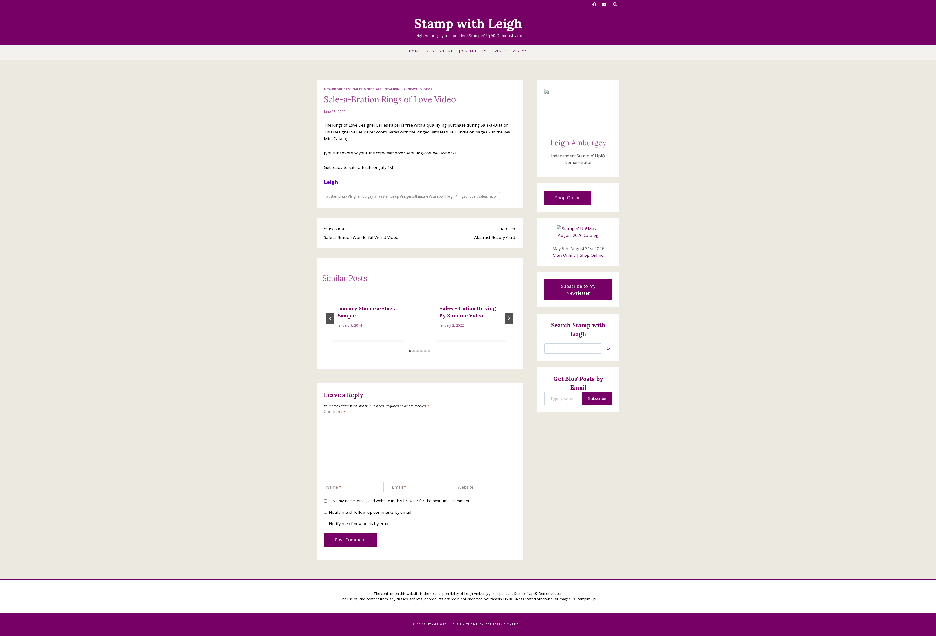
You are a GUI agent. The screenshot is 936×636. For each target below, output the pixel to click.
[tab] (410, 351)
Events (500, 51)
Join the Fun (473, 51)
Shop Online (439, 51)
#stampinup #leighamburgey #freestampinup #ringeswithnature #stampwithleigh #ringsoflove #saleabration (412, 196)
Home (414, 51)
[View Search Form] (615, 4)
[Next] (509, 318)
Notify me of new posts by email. (360, 523)
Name (333, 487)
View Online (564, 255)
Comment (335, 411)
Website (465, 487)
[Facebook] (594, 4)
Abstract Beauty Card (494, 233)
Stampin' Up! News (401, 89)
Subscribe (597, 398)
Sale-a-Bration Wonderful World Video (361, 233)
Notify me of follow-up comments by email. (370, 512)
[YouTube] (604, 4)
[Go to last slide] (330, 318)
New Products (337, 89)
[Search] (608, 348)
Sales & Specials (367, 89)
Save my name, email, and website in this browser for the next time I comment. (399, 500)
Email (399, 487)
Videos (520, 51)
